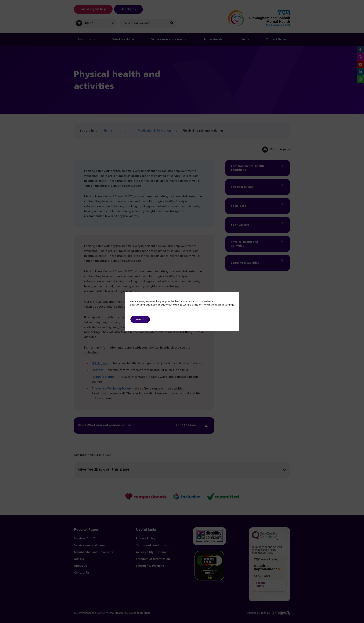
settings (229, 305)
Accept (140, 319)
